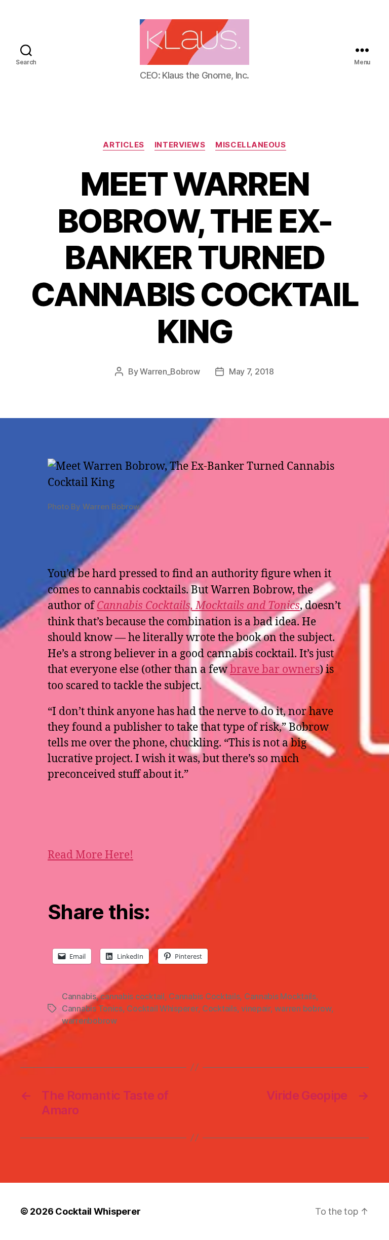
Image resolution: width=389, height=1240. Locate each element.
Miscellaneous (250, 144)
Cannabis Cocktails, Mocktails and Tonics (198, 606)
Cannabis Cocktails (204, 996)
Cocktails (219, 1008)
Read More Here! (90, 855)
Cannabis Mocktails (280, 996)
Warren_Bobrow (170, 371)
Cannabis (79, 996)
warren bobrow (303, 1008)
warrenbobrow (89, 1021)
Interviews (180, 144)
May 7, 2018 (251, 371)
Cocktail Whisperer (162, 1008)
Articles (123, 144)
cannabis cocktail (132, 996)
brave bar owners (275, 670)
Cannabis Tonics (92, 1008)
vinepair (255, 1008)
